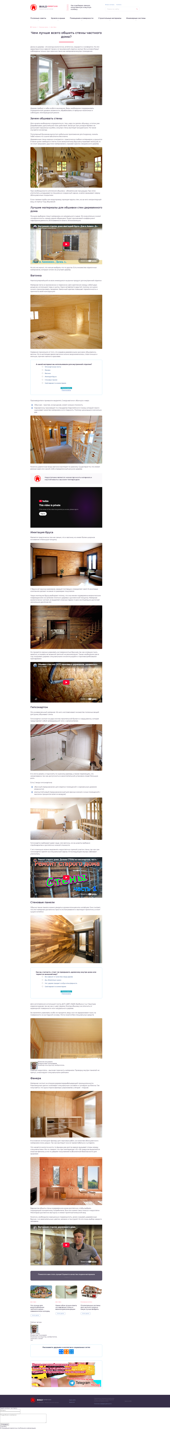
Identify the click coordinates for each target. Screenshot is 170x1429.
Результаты (66, 390)
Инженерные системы (86, 1302)
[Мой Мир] (71, 1351)
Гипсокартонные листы (53, 367)
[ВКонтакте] (61, 1351)
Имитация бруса (50, 376)
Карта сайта (72, 1400)
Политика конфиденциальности (103, 1403)
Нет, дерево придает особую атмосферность (61, 983)
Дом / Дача (33, 1302)
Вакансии (72, 1402)
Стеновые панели (51, 380)
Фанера (47, 370)
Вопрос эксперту (109, 4)
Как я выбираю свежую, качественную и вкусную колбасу (81, 7)
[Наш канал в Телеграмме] (66, 1386)
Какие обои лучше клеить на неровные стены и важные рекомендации (66, 1307)
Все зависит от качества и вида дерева (59, 977)
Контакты (118, 4)
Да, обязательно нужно (53, 980)
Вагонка (48, 373)
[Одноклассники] (66, 1351)
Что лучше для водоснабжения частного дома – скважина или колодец (40, 1308)
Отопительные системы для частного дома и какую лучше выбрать (90, 1307)
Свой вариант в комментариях (55, 383)
